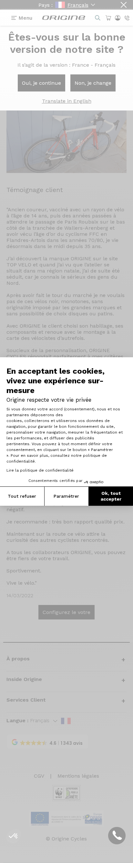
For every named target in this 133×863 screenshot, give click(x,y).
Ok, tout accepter (111, 496)
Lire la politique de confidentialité (40, 470)
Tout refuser (22, 496)
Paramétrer (66, 496)
